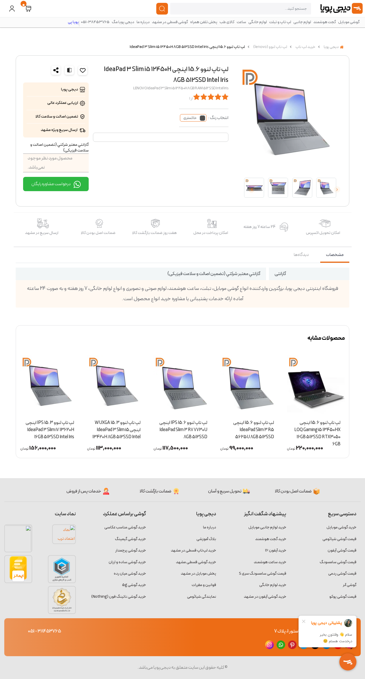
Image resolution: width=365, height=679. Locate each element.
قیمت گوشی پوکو (342, 597)
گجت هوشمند (324, 22)
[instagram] (269, 644)
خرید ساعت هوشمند (270, 562)
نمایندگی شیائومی (201, 597)
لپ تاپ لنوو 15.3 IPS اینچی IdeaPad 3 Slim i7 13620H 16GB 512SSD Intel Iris (95, 427)
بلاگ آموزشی (206, 539)
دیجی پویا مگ (123, 22)
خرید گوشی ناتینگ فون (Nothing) (118, 597)
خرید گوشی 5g (134, 585)
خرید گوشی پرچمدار (130, 550)
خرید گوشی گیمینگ (130, 539)
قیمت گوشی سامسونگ (338, 562)
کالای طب (227, 22)
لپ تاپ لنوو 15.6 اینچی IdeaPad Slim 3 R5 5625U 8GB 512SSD (299, 427)
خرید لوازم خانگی (272, 585)
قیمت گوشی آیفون (342, 550)
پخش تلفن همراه (203, 22)
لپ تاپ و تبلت (280, 22)
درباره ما (143, 22)
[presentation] (337, 189)
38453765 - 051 (44, 631)
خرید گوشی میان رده (130, 574)
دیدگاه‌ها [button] (301, 254)
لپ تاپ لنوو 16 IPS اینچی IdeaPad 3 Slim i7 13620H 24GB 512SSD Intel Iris (29, 427)
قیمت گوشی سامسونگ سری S (262, 574)
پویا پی (73, 22)
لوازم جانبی (302, 22)
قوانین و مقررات (204, 585)
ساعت (241, 22)
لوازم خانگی (257, 22)
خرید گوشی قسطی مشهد (196, 562)
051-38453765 (95, 22)
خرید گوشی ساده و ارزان (127, 562)
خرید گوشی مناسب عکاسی (125, 527)
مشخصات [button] (335, 254)
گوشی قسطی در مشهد (170, 22)
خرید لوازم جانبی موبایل (267, 527)
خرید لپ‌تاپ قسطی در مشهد (193, 550)
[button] (28, 9)
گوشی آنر (349, 585)
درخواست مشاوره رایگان (51, 184)
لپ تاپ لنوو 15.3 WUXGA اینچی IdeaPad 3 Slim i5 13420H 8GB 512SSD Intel (162, 427)
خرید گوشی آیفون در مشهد (265, 597)
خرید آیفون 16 (275, 550)
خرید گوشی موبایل (341, 527)
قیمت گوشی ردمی (342, 574)
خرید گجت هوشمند (270, 539)
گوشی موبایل (349, 22)
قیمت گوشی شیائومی (339, 539)
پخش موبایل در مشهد (198, 574)
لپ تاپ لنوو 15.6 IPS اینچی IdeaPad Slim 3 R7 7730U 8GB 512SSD (229, 427)
